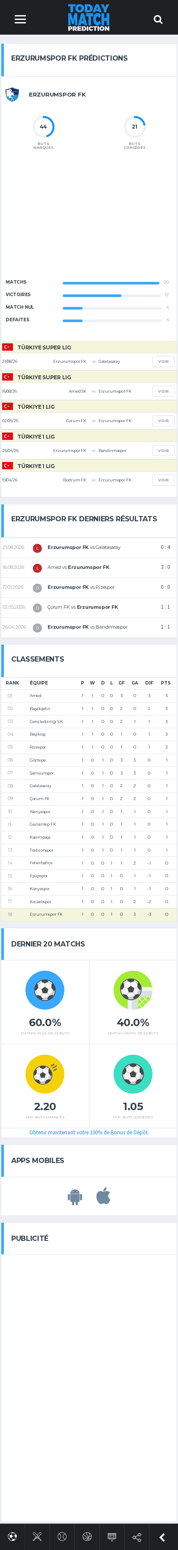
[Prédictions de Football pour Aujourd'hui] (12, 1535)
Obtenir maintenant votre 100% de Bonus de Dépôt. (89, 1132)
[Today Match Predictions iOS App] (103, 1200)
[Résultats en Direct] (112, 1535)
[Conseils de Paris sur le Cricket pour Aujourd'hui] (37, 1535)
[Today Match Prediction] (89, 17)
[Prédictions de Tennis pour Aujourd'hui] (62, 1535)
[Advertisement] (89, 222)
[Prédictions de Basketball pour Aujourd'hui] (87, 1535)
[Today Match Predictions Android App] (75, 1200)
